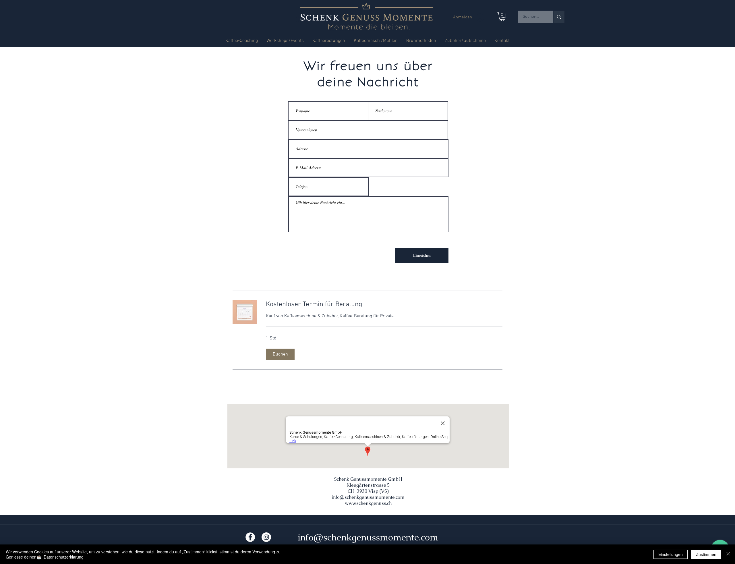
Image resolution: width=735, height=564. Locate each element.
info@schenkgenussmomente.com (368, 497)
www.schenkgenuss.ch (368, 503)
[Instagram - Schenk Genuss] (266, 537)
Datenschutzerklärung (64, 557)
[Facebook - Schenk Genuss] (250, 537)
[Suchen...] (558, 17)
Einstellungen (670, 554)
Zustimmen (706, 554)
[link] (384, 304)
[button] (502, 16)
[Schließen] (728, 554)
